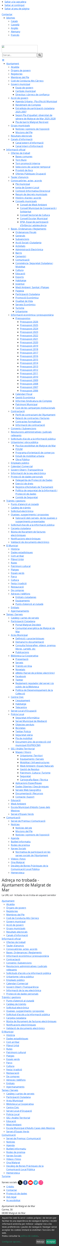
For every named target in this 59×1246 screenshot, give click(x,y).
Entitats (10, 1083)
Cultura (10, 1066)
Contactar (7, 14)
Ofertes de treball (15, 942)
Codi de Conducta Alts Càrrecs (22, 918)
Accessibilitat (13, 1200)
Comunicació (9, 1135)
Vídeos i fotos (13, 1159)
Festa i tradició (14, 1069)
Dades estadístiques (17, 1038)
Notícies (10, 1141)
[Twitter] (20, 1182)
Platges (10, 1055)
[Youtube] (30, 1182)
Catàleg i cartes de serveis (20, 1093)
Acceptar (51, 1241)
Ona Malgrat (13, 1162)
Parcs (9, 1062)
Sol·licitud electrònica (17, 1007)
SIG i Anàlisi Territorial (18, 1117)
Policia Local (12, 1114)
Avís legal (11, 1197)
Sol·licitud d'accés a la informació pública (28, 1014)
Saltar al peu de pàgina (17, 8)
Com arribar (12, 1042)
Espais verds (13, 1059)
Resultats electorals (16, 931)
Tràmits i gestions (11, 997)
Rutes (9, 1048)
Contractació (13, 959)
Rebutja (40, 1241)
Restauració (12, 1073)
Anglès (14, 28)
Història (10, 1035)
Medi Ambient (13, 1124)
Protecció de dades (16, 1193)
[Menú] (3, 60)
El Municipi (7, 1031)
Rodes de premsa (15, 1152)
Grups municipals (15, 928)
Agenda (10, 1145)
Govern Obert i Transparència (22, 987)
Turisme (6, 1176)
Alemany (15, 31)
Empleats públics (15, 980)
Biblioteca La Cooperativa (20, 1104)
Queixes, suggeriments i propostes (25, 1011)
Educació (11, 1121)
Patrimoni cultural (16, 1052)
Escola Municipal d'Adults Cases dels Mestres (30, 1128)
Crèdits (10, 1186)
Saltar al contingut (14, 5)
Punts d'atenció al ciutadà (20, 1000)
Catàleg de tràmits (16, 1004)
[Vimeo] (36, 1182)
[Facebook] (25, 1182)
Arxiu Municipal (14, 1100)
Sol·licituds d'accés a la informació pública (28, 973)
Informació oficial (11, 938)
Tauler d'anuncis (15, 945)
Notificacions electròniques (21, 1024)
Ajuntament (8, 900)
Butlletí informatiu (16, 1148)
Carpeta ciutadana (16, 1017)
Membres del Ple (15, 914)
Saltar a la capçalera (15, 1)
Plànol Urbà (12, 1045)
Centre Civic (12, 1107)
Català (14, 21)
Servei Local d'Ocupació (19, 1110)
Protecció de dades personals (22, 993)
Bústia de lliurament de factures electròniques (31, 1021)
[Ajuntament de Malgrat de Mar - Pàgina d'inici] (20, 48)
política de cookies (29, 1236)
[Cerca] (39, 55)
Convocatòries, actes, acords (21, 949)
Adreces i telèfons (16, 1079)
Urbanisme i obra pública (20, 976)
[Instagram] (41, 1182)
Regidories (12, 911)
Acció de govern (15, 925)
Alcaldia (10, 904)
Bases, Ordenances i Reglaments (24, 952)
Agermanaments (15, 1086)
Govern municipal (15, 921)
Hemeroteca (13, 1172)
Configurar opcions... (12, 1241)
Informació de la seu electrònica (23, 990)
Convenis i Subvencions (19, 962)
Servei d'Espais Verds (17, 1131)
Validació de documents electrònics (25, 1028)
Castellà (15, 24)
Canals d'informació (17, 935)
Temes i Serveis (10, 1090)
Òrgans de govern (16, 907)
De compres (12, 1076)
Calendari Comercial (17, 983)
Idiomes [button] (10, 17)
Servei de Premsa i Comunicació (23, 1138)
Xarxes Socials (13, 1155)
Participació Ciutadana (18, 1097)
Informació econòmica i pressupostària (27, 956)
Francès (15, 35)
